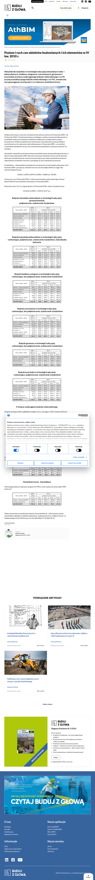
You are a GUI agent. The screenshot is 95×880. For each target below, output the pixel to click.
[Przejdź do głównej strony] (14, 8)
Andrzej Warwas (12, 641)
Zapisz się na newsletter (13, 849)
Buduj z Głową (8, 47)
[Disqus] (36, 566)
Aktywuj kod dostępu (37, 1)
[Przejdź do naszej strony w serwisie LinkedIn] (82, 1)
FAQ (46, 1)
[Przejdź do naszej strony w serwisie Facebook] (86, 1)
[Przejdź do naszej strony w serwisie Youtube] (89, 1)
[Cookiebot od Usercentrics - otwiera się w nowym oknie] (80, 415)
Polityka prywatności (12, 851)
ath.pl (50, 846)
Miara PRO (52, 832)
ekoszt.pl (51, 851)
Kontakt (58, 1)
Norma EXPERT (53, 827)
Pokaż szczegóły (78, 457)
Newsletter (51, 1)
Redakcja (7, 827)
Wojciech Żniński (12, 687)
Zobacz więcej (47, 704)
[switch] (37, 450)
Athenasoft (65, 1)
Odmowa (20, 463)
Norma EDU (52, 834)
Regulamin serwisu (11, 834)
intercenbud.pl (53, 849)
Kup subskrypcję (65, 8)
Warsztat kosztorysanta (22, 47)
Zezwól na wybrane (47, 463)
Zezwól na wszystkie (74, 463)
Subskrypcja (8, 832)
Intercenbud (73, 1)
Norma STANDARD (55, 829)
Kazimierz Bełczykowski (11, 66)
